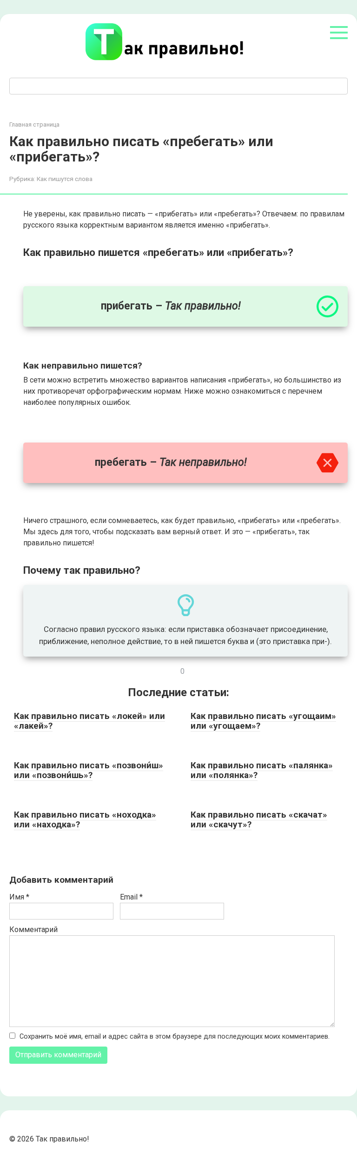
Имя (19, 897)
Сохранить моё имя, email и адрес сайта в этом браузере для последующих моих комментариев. (175, 1036)
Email (131, 897)
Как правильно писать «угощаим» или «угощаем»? (263, 721)
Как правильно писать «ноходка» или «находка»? (85, 819)
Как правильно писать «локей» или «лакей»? (89, 721)
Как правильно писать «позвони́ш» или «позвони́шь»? (88, 770)
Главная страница (34, 124)
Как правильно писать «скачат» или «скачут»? (259, 819)
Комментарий (33, 929)
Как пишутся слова (65, 178)
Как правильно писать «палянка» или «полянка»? (262, 770)
